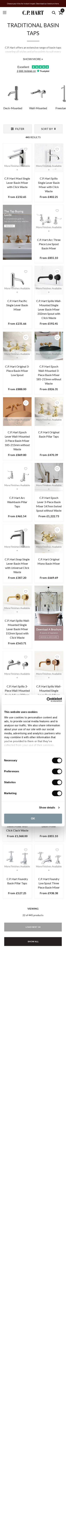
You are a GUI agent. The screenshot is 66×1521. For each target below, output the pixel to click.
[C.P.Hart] (33, 12)
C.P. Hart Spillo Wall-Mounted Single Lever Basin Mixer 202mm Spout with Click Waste (48, 309)
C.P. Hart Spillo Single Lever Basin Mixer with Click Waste (49, 185)
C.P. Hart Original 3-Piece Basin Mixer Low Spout (17, 371)
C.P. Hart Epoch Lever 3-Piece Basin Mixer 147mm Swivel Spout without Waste (49, 504)
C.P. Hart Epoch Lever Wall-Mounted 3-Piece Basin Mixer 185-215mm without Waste (17, 440)
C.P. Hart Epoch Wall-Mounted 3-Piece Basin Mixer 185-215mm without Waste (48, 375)
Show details (47, 807)
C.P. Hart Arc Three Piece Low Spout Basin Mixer (49, 244)
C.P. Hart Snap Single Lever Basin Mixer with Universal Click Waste (17, 566)
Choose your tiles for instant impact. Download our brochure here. (33, 3)
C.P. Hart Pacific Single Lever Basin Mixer (17, 305)
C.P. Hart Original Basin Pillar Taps (48, 434)
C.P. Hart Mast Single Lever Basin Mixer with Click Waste (17, 183)
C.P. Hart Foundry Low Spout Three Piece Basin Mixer (49, 883)
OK (33, 818)
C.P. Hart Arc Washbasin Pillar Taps (17, 502)
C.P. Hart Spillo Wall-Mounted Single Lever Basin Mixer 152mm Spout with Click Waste (17, 629)
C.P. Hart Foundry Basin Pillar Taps (17, 881)
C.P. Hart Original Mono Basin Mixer (48, 561)
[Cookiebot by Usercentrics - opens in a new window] (47, 699)
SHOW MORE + (33, 59)
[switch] (57, 771)
